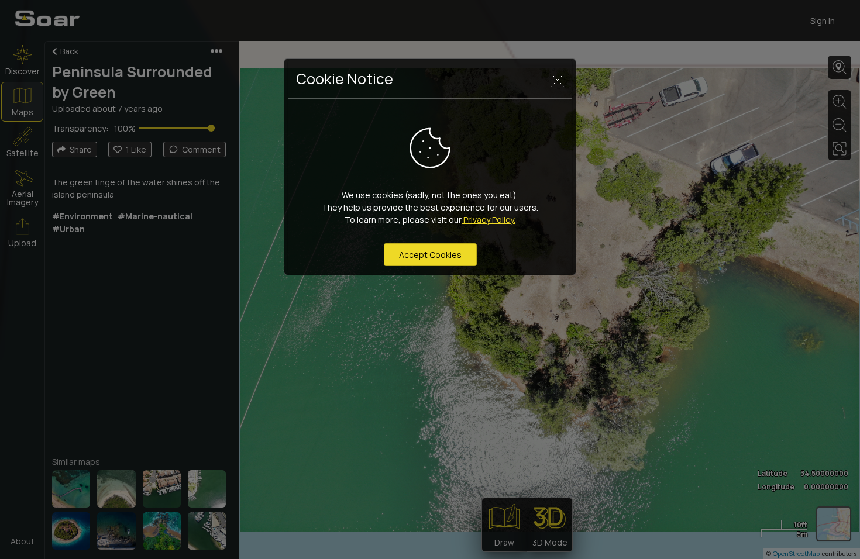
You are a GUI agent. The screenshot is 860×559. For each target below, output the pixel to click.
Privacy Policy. (488, 219)
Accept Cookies (430, 254)
